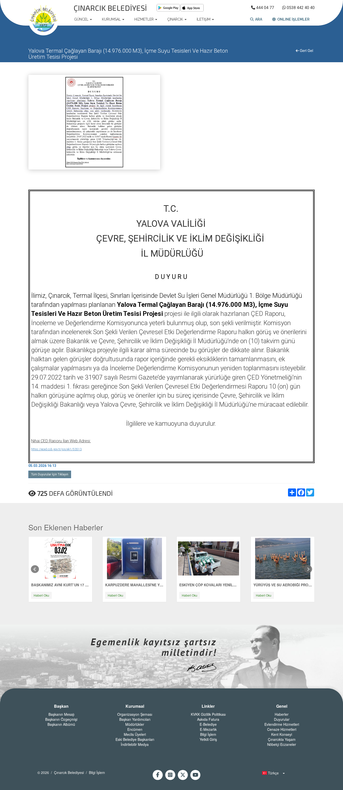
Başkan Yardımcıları (134, 719)
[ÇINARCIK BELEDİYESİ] (43, 19)
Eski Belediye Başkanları (135, 739)
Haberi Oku (41, 595)
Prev (35, 569)
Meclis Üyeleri (135, 734)
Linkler (208, 706)
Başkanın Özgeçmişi (61, 719)
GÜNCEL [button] (81, 19)
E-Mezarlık (208, 729)
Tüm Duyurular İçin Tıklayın (49, 474)
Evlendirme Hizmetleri (281, 724)
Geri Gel (306, 50)
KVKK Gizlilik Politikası (208, 714)
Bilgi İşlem (208, 734)
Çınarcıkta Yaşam (282, 739)
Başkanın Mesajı (61, 714)
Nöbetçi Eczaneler (281, 744)
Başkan (61, 706)
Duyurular (282, 719)
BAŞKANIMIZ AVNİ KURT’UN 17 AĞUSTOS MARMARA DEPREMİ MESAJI (92, 584)
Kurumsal (135, 706)
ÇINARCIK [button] (175, 19)
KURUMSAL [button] (112, 19)
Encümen (134, 729)
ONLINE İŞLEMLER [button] (293, 19)
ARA (258, 19)
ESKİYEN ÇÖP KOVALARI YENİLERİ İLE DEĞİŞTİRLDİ (224, 584)
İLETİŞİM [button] (204, 19)
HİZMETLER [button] (144, 19)
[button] (272, 772)
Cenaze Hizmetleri (281, 729)
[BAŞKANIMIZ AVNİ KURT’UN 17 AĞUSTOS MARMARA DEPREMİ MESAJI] (60, 557)
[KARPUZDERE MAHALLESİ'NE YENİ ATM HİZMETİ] (134, 557)
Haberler (282, 714)
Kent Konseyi (281, 734)
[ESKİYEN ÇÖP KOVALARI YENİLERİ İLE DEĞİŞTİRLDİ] (208, 557)
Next (308, 569)
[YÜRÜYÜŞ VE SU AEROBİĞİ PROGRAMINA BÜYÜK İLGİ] (282, 557)
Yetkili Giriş (208, 739)
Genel (281, 706)
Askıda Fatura (208, 719)
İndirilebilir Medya (135, 744)
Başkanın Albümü (61, 724)
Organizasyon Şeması (134, 714)
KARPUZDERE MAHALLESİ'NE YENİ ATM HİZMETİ (147, 584)
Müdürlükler (134, 724)
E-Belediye (208, 724)
